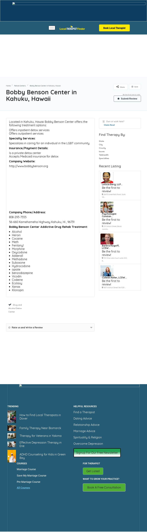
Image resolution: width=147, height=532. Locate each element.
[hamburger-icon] (52, 28)
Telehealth (104, 155)
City (101, 144)
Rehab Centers (20, 86)
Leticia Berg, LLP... (112, 184)
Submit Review (128, 98)
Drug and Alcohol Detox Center (15, 308)
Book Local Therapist (114, 27)
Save (136, 87)
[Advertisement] (73, 56)
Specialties (104, 158)
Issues (102, 151)
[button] (97, 452)
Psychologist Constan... (109, 215)
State (101, 141)
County (102, 148)
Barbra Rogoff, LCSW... (110, 246)
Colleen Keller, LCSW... (114, 277)
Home (8, 86)
